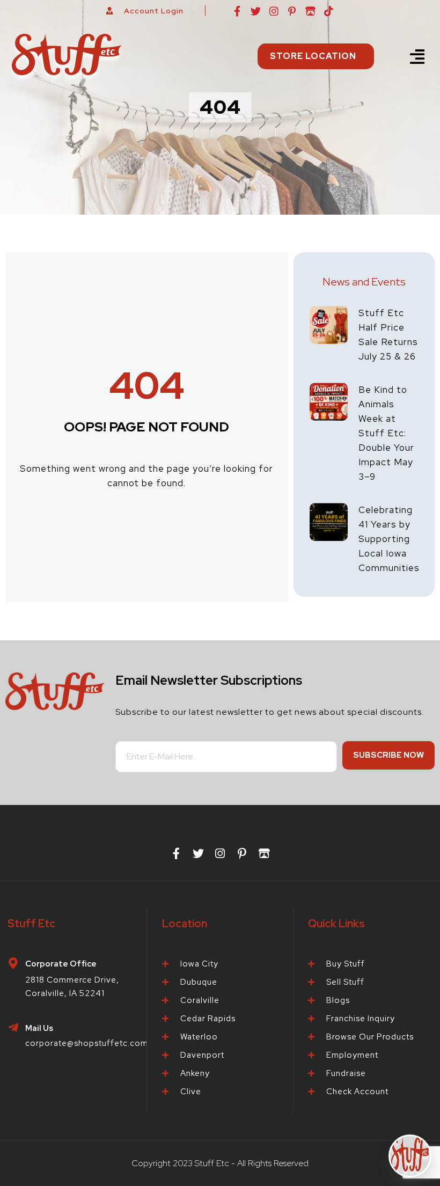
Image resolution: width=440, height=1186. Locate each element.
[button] (417, 56)
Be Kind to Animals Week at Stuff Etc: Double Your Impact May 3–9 (386, 433)
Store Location (313, 56)
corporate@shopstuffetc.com (86, 1043)
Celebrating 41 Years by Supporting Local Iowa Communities (389, 539)
